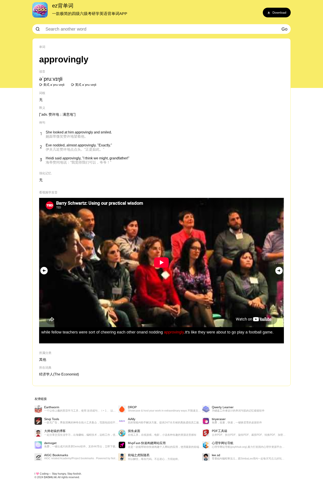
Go (284, 29)
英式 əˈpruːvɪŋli (85, 84)
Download (279, 12)
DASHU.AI (50, 477)
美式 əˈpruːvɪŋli (53, 84)
